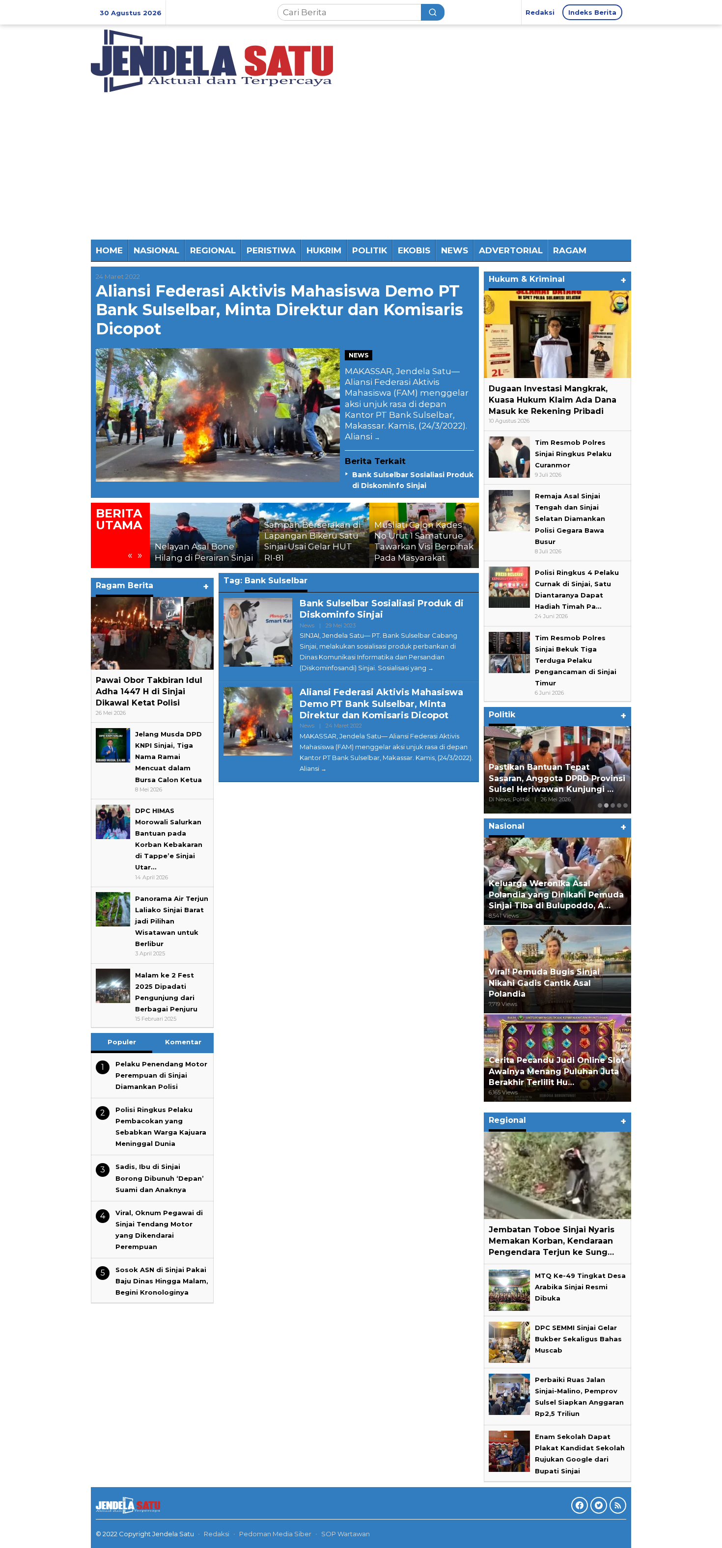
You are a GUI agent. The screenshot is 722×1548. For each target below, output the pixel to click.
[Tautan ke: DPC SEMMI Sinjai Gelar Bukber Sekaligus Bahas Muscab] (509, 1341)
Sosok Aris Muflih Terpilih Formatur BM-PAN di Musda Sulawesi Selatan (547, 778)
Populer (122, 1042)
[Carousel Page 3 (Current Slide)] (613, 805)
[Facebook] (579, 1505)
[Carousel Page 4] (619, 805)
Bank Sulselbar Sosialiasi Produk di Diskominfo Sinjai (382, 609)
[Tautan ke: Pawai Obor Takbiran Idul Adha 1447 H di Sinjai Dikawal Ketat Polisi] (152, 633)
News (358, 355)
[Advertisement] (361, 166)
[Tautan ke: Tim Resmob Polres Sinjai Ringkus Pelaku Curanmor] (509, 456)
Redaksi (216, 1534)
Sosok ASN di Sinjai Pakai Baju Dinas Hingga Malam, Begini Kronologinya (161, 1281)
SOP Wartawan (345, 1534)
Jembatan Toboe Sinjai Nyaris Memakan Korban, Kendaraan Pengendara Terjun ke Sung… (551, 1241)
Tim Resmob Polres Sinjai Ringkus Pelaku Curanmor (573, 453)
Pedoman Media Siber (275, 1534)
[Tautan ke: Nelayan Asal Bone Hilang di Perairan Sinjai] (204, 535)
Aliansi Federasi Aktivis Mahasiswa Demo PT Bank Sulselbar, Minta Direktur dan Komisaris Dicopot (279, 309)
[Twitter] (598, 1505)
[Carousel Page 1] (600, 805)
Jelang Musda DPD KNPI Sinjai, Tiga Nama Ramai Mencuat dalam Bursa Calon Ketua (168, 756)
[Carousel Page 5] (625, 805)
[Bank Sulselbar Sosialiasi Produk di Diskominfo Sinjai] (431, 668)
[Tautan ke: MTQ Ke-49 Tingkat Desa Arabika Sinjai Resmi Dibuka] (509, 1289)
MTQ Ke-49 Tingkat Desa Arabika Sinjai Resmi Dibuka (580, 1287)
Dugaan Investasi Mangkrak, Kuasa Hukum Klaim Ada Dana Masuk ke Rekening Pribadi (552, 400)
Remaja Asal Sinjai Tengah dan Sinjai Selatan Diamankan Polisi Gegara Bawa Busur (570, 518)
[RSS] (618, 1505)
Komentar (183, 1042)
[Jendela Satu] (212, 60)
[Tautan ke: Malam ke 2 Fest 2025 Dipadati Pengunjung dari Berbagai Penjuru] (113, 985)
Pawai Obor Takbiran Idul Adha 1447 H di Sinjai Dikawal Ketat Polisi (149, 691)
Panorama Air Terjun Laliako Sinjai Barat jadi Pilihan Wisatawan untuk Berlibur (171, 920)
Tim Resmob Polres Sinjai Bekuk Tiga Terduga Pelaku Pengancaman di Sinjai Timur (575, 660)
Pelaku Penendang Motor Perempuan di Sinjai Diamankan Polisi (161, 1075)
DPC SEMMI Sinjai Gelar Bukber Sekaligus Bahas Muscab (578, 1339)
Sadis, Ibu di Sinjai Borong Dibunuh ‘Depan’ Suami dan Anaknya (159, 1178)
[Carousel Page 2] (606, 805)
